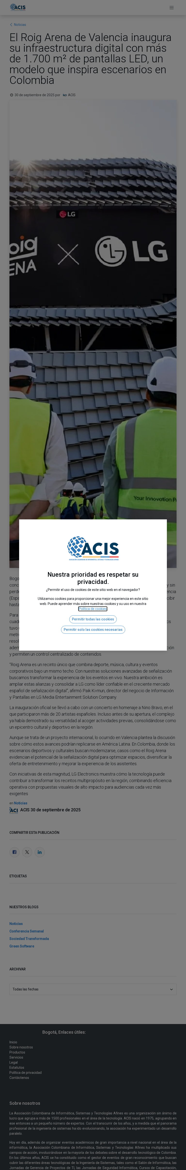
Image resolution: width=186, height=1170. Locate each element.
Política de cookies (93, 609)
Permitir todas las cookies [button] (93, 619)
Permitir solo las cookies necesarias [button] (93, 630)
